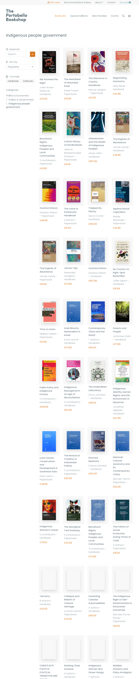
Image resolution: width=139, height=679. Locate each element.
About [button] (98, 2)
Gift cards (55, 2)
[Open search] (123, 16)
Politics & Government (21, 99)
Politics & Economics (17, 95)
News (77, 2)
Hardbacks (13, 81)
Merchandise (99, 15)
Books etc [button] (60, 15)
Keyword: (14, 49)
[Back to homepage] (16, 15)
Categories (12, 90)
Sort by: (13, 61)
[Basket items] (129, 16)
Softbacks (28, 81)
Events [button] (114, 15)
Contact (111, 2)
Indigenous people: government (18, 105)
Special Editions (79, 15)
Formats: (14, 76)
